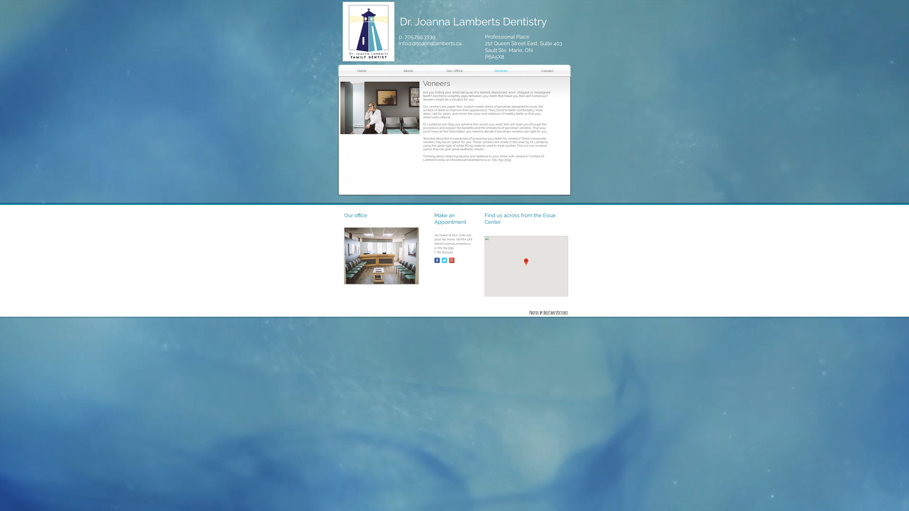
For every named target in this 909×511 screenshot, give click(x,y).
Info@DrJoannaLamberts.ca (452, 243)
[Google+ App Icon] (451, 260)
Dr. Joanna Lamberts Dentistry (474, 21)
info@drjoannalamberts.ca (430, 43)
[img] (381, 256)
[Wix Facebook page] (437, 260)
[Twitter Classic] (444, 260)
